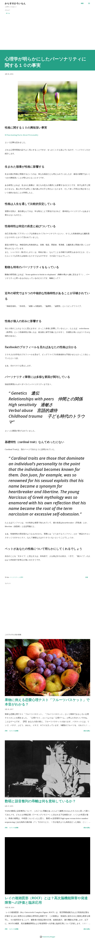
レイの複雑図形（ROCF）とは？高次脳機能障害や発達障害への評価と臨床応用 (46, 900)
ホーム (8, 13)
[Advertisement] (47, 32)
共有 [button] (86, 577)
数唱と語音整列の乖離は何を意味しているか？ (40, 801)
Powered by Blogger (48, 937)
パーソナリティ (14, 577)
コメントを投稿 (13, 731)
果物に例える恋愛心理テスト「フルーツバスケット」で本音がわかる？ (47, 701)
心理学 (21, 577)
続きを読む (87, 731)
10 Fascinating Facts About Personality (21, 135)
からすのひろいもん (15, 3)
